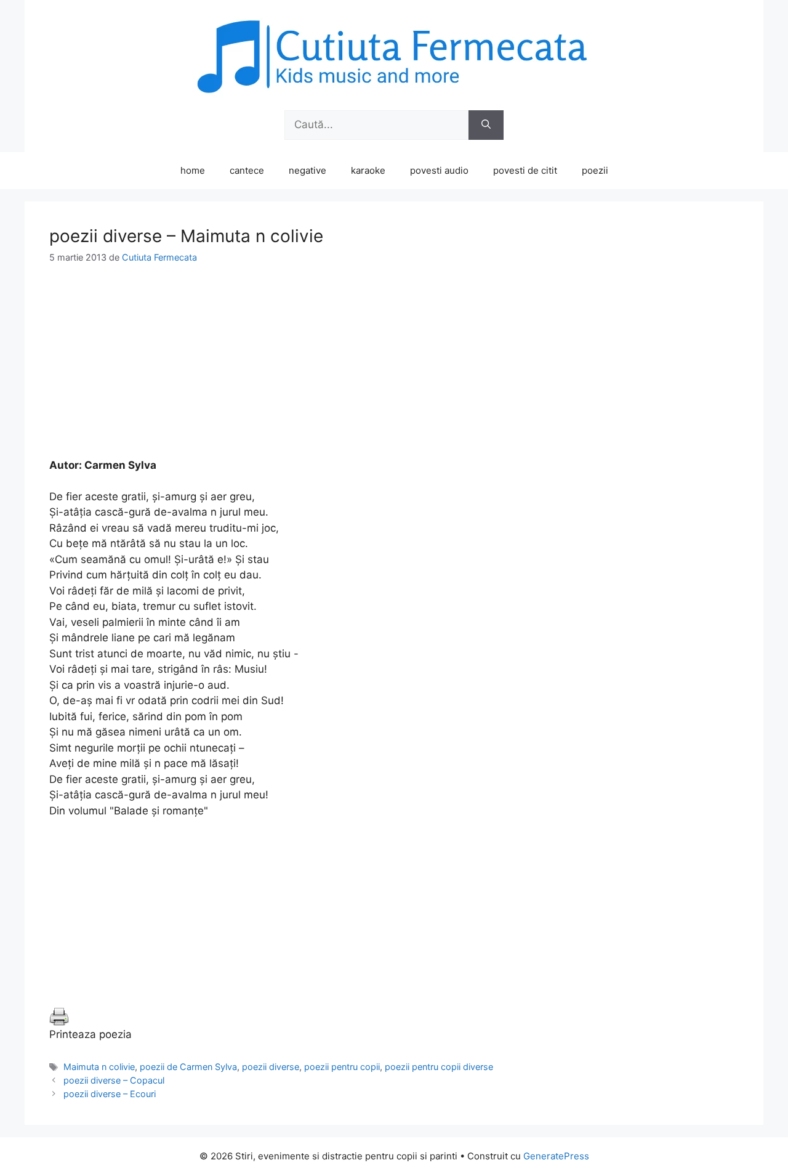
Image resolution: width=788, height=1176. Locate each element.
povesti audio (439, 170)
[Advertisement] (394, 371)
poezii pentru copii (342, 1066)
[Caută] (486, 125)
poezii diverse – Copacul (113, 1080)
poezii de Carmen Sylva (188, 1066)
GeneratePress (556, 1156)
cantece (247, 170)
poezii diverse (270, 1066)
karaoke (368, 170)
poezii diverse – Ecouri (109, 1094)
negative (307, 170)
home (192, 170)
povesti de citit (525, 170)
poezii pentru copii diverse (439, 1066)
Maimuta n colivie (99, 1066)
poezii (595, 170)
